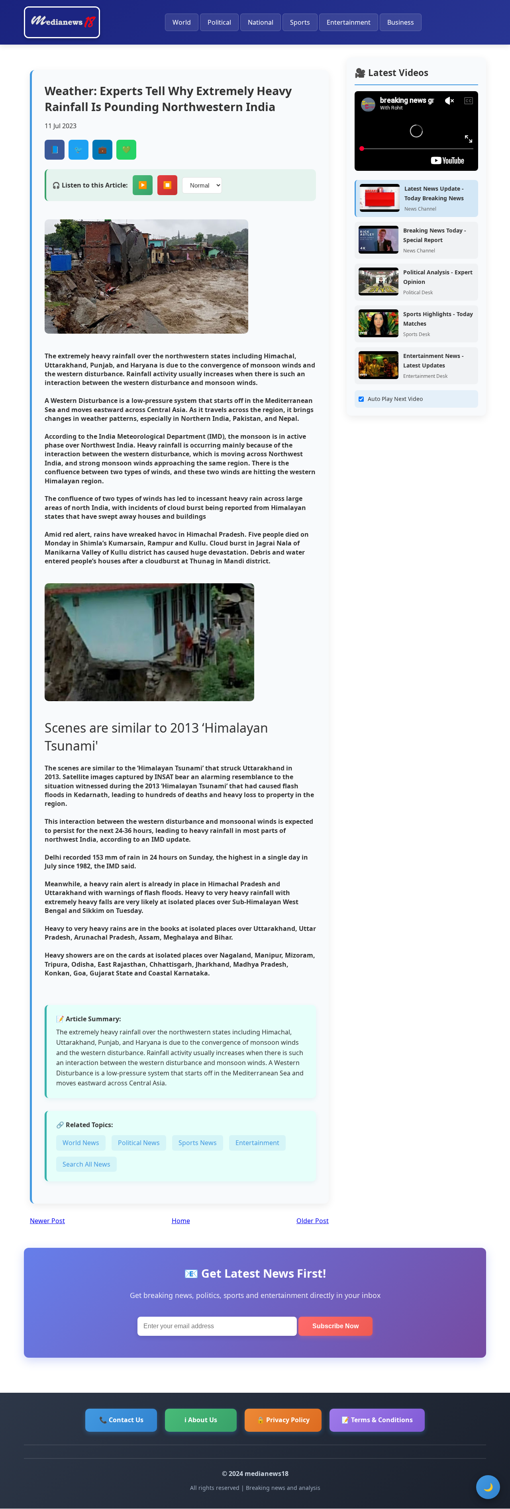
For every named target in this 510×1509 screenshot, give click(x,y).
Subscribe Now (335, 1326)
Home (181, 1220)
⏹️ (167, 185)
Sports (300, 22)
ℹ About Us (200, 1419)
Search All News (86, 1164)
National (260, 22)
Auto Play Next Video (395, 399)
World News (81, 1142)
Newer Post (47, 1220)
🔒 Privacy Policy (283, 1419)
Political (219, 22)
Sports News (197, 1142)
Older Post (312, 1220)
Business (400, 22)
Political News (139, 1142)
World (182, 22)
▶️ (142, 185)
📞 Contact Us (121, 1419)
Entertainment (349, 22)
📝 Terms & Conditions (377, 1419)
